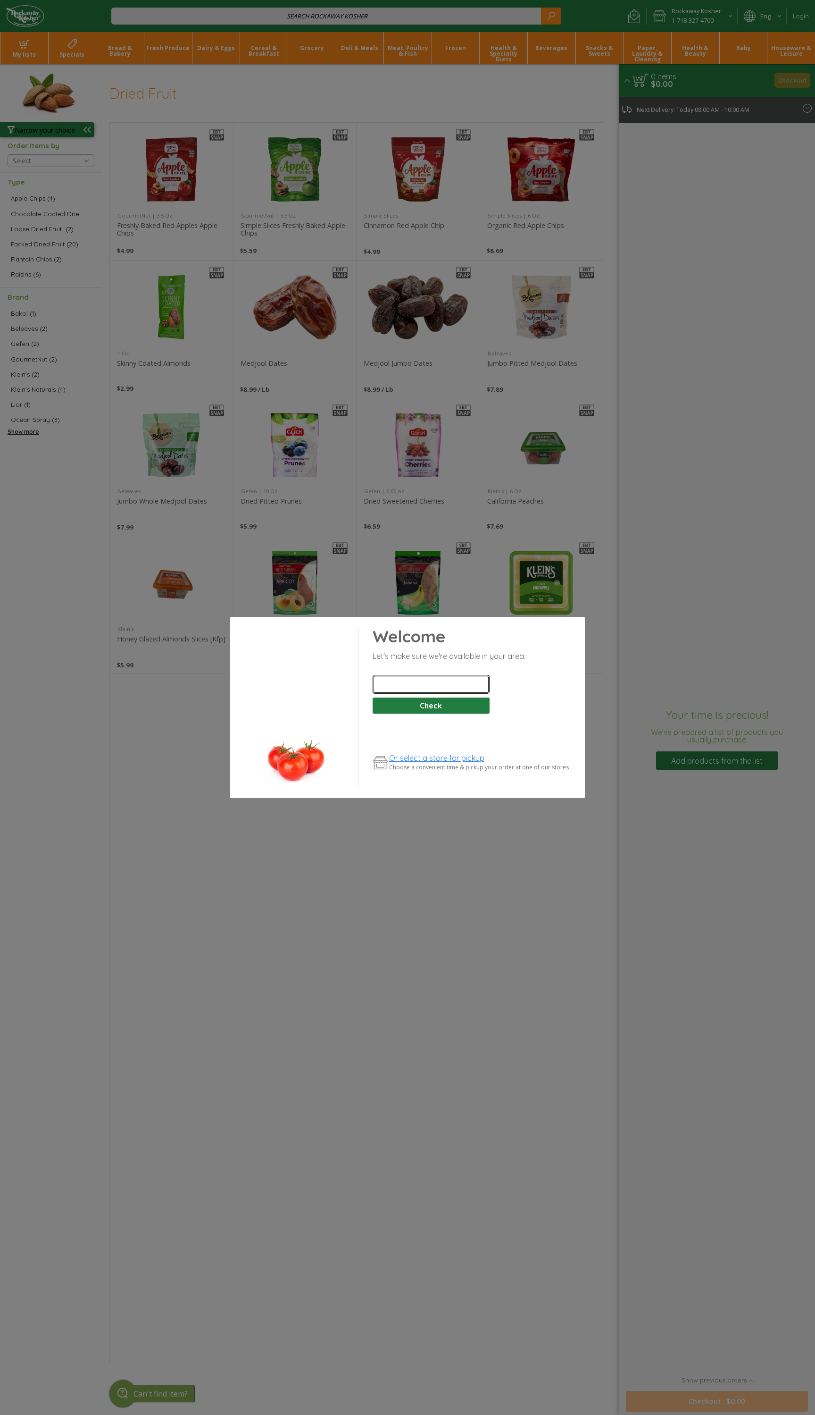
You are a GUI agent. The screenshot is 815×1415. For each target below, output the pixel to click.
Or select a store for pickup (436, 758)
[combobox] (431, 684)
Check (431, 705)
